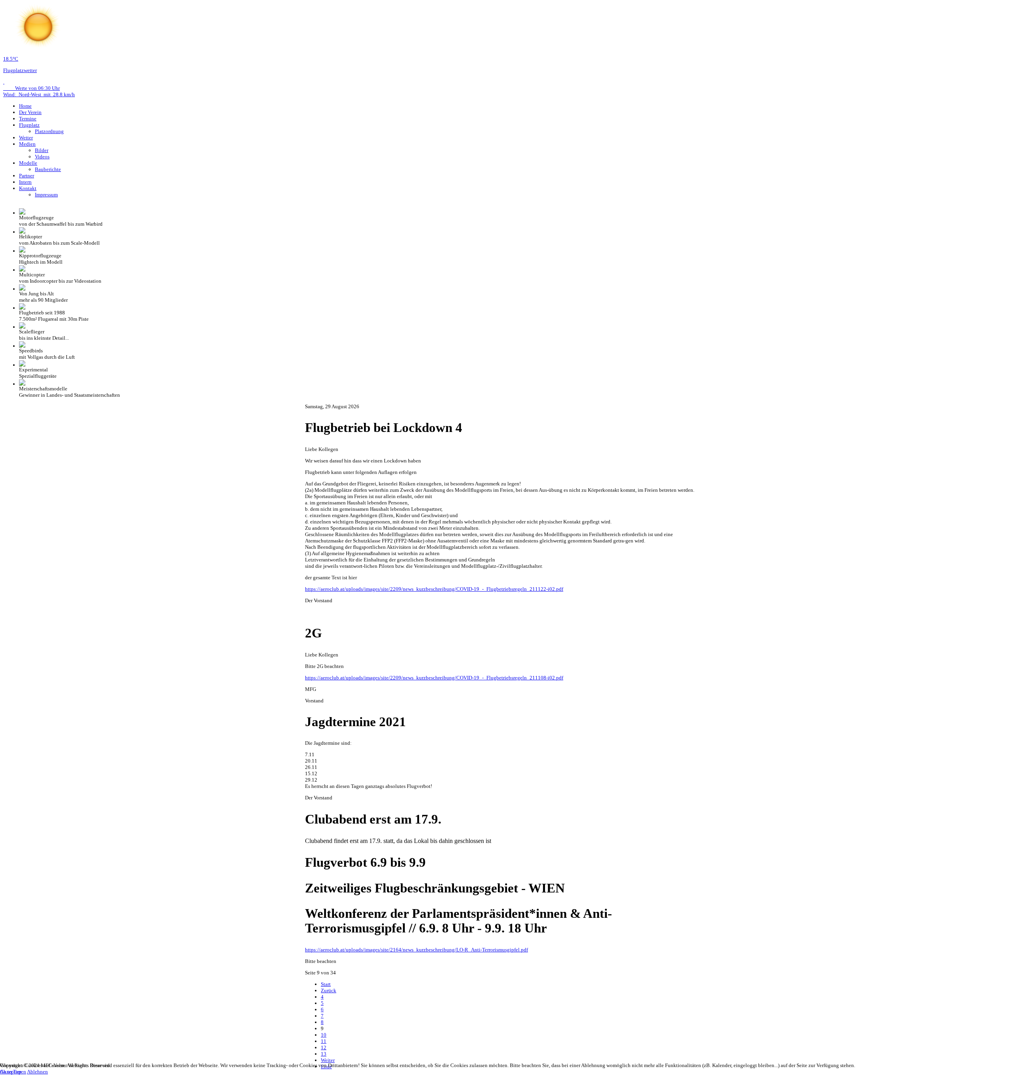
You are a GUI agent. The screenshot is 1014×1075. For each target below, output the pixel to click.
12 (323, 1047)
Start (326, 984)
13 (323, 1054)
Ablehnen (37, 1072)
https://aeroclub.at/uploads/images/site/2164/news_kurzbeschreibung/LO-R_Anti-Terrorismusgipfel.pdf (416, 950)
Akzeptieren (13, 1072)
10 (323, 1035)
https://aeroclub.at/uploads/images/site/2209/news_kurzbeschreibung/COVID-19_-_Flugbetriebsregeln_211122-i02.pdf (434, 589)
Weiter (328, 1060)
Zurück (328, 990)
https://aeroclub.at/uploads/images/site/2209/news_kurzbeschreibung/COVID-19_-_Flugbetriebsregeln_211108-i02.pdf (434, 678)
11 (323, 1041)
